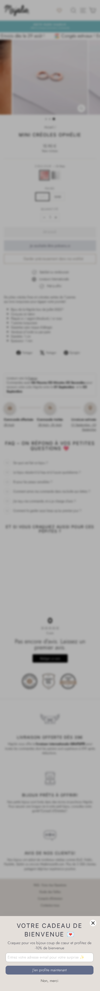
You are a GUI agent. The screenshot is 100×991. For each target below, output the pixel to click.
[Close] (93, 923)
